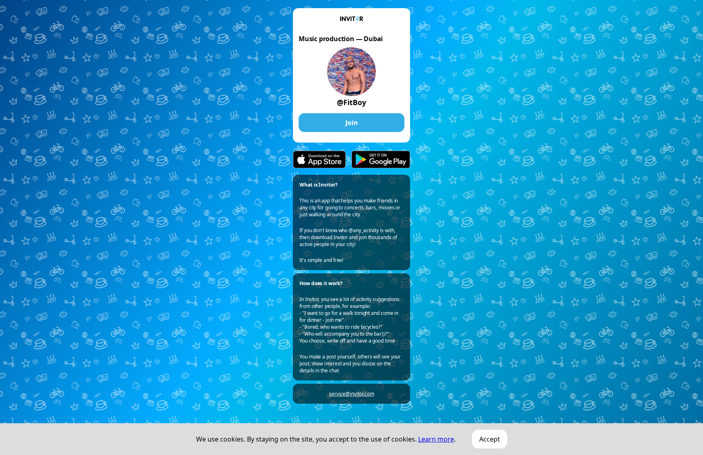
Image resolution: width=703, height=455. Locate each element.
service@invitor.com (351, 393)
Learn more (436, 439)
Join (351, 122)
